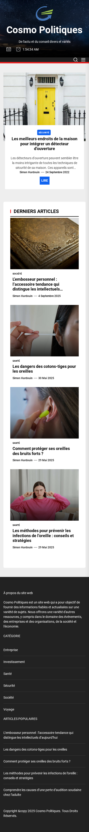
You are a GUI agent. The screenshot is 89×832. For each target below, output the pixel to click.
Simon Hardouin (30, 172)
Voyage (8, 709)
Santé (7, 674)
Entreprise (10, 650)
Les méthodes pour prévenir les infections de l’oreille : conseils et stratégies (43, 535)
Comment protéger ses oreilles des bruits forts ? (41, 451)
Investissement (14, 662)
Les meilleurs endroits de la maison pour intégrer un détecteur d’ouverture (44, 143)
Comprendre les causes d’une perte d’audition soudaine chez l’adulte (42, 792)
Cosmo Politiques (44, 29)
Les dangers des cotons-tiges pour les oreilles (35, 749)
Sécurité (9, 685)
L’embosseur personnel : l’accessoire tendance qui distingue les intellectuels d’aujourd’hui (36, 286)
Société (8, 697)
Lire (44, 180)
